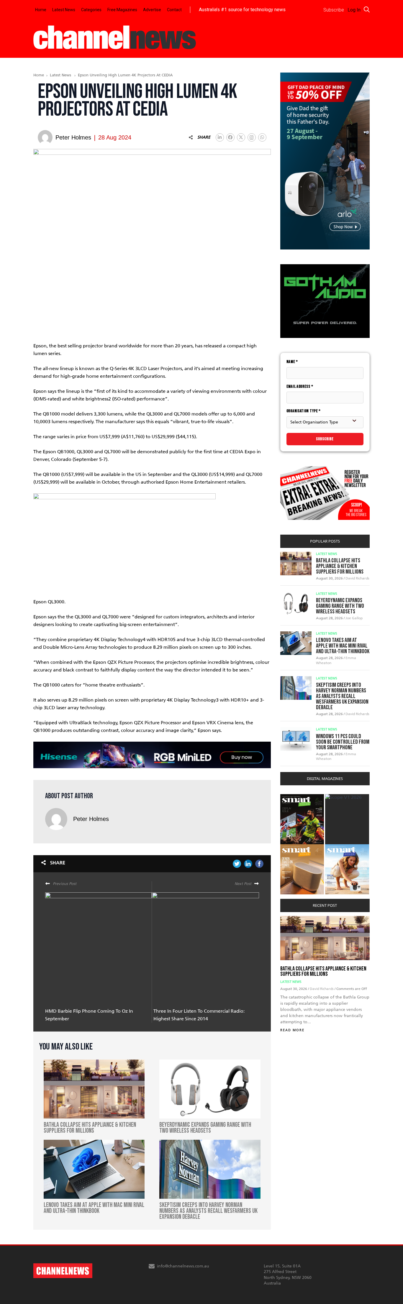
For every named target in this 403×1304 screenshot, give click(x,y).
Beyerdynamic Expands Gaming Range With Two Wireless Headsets (340, 606)
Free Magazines (122, 9)
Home (40, 9)
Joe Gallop (354, 618)
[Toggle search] (367, 9)
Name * (292, 361)
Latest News (63, 9)
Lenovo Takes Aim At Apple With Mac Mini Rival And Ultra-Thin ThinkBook (342, 646)
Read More (292, 1030)
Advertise (152, 9)
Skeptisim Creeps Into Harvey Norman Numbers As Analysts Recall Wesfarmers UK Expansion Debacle (342, 696)
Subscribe (325, 438)
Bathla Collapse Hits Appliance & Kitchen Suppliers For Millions (339, 566)
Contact (174, 9)
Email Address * (299, 386)
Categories (91, 9)
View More (292, 797)
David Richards (357, 578)
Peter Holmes (91, 819)
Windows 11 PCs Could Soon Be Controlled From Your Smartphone (342, 742)
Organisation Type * (303, 410)
